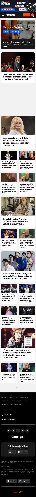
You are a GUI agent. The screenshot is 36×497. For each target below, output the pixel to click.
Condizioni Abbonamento (19, 401)
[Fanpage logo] (11, 15)
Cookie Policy (5, 401)
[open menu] (2, 15)
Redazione (4, 404)
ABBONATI (26, 14)
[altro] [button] (5, 46)
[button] (11, 481)
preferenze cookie (15, 404)
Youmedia (4, 398)
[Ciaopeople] (18, 491)
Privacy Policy (24, 398)
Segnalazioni (13, 398)
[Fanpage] (18, 437)
